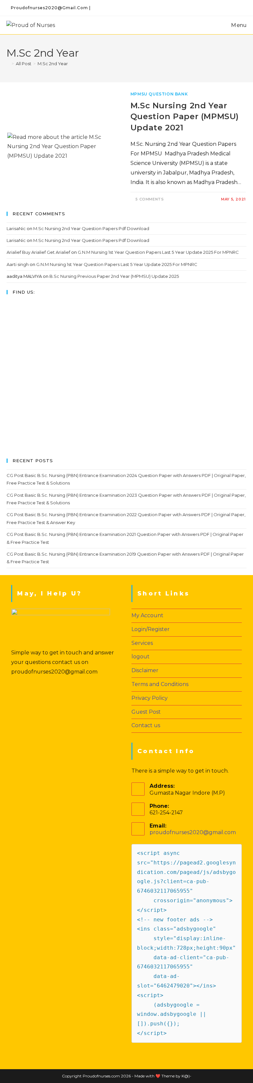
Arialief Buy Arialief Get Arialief (38, 252)
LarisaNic (16, 228)
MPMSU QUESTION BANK (159, 94)
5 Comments (149, 199)
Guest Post (146, 712)
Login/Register (150, 629)
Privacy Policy (149, 698)
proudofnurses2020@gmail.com (193, 832)
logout (140, 656)
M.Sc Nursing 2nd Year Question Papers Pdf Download (91, 228)
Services (142, 643)
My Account (147, 615)
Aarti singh (18, 264)
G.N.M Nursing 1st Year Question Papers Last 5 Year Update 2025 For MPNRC (158, 252)
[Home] (8, 63)
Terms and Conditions (159, 684)
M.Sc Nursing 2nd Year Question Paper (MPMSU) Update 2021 (184, 116)
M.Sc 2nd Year (53, 63)
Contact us (145, 725)
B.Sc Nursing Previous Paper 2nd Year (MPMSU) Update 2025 (114, 276)
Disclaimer (144, 670)
